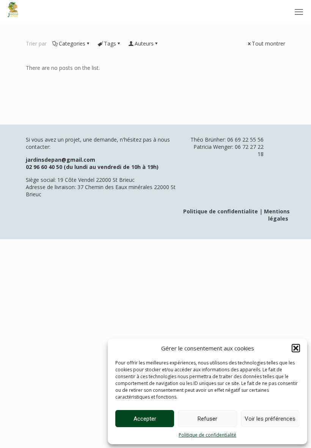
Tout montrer (268, 43)
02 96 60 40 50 (44, 166)
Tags (110, 43)
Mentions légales (277, 215)
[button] (296, 348)
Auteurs (144, 43)
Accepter (145, 418)
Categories (72, 43)
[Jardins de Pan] (13, 11)
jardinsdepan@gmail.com (60, 159)
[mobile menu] (298, 11)
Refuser (207, 418)
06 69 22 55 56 (245, 139)
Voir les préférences (270, 418)
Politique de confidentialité (207, 435)
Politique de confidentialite (220, 211)
